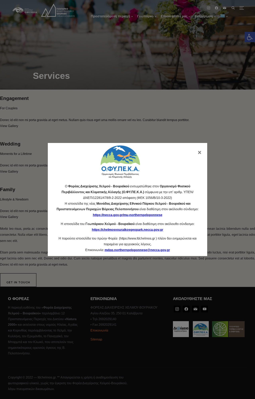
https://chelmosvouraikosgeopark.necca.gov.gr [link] (127, 229)
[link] (137, 250)
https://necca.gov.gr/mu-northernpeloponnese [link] (127, 215)
